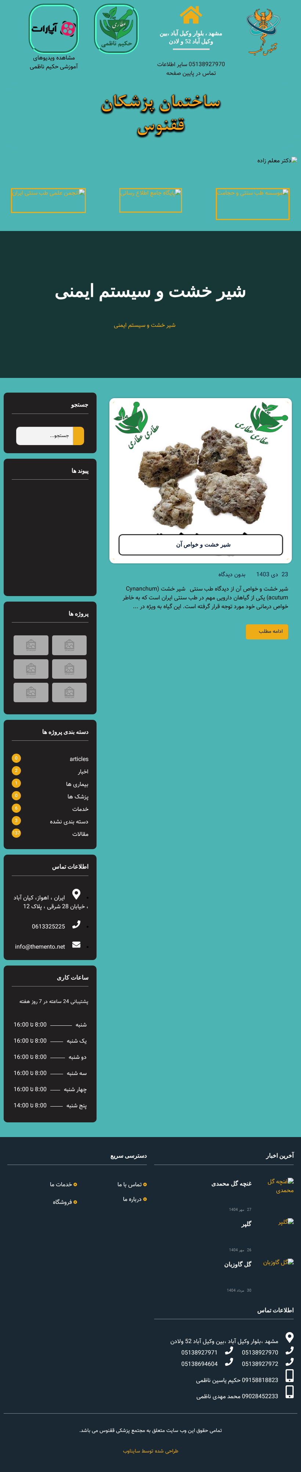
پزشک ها (78, 797)
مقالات (80, 834)
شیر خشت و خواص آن (203, 544)
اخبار (83, 772)
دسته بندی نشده (69, 822)
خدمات (80, 809)
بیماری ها (77, 784)
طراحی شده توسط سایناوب (150, 1451)
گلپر (246, 1224)
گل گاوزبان (237, 1264)
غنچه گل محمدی (231, 1183)
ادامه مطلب (271, 632)
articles (79, 759)
